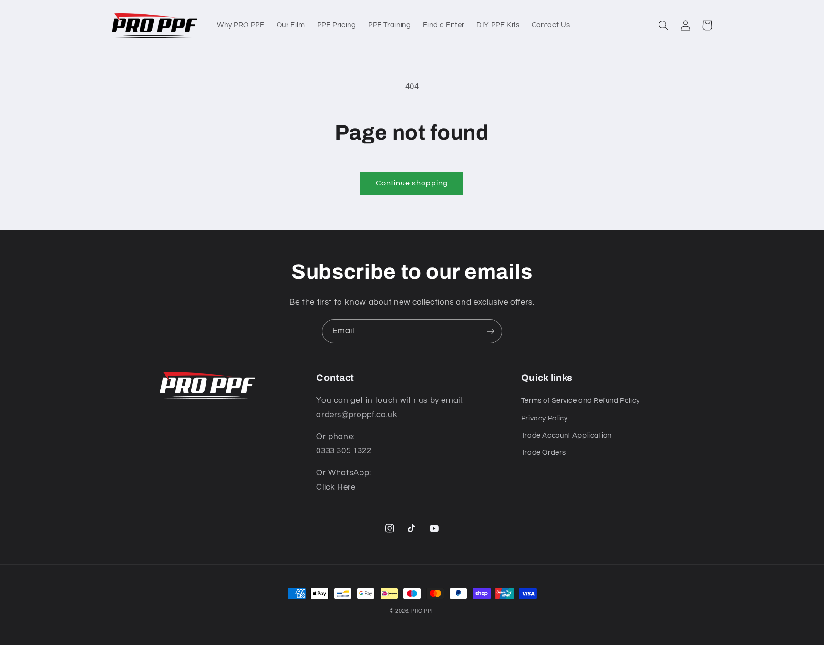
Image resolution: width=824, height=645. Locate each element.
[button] (663, 25)
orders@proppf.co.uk (356, 414)
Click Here (335, 487)
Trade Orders (543, 452)
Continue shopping (412, 183)
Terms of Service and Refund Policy (580, 400)
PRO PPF (422, 611)
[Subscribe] (491, 331)
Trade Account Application (566, 435)
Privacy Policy (544, 418)
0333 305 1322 (343, 451)
